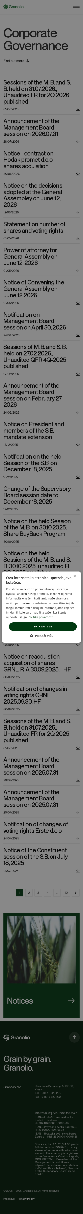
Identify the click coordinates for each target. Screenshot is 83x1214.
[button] (41, 636)
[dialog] (41, 607)
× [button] (74, 576)
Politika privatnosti (40, 617)
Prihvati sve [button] (43, 626)
